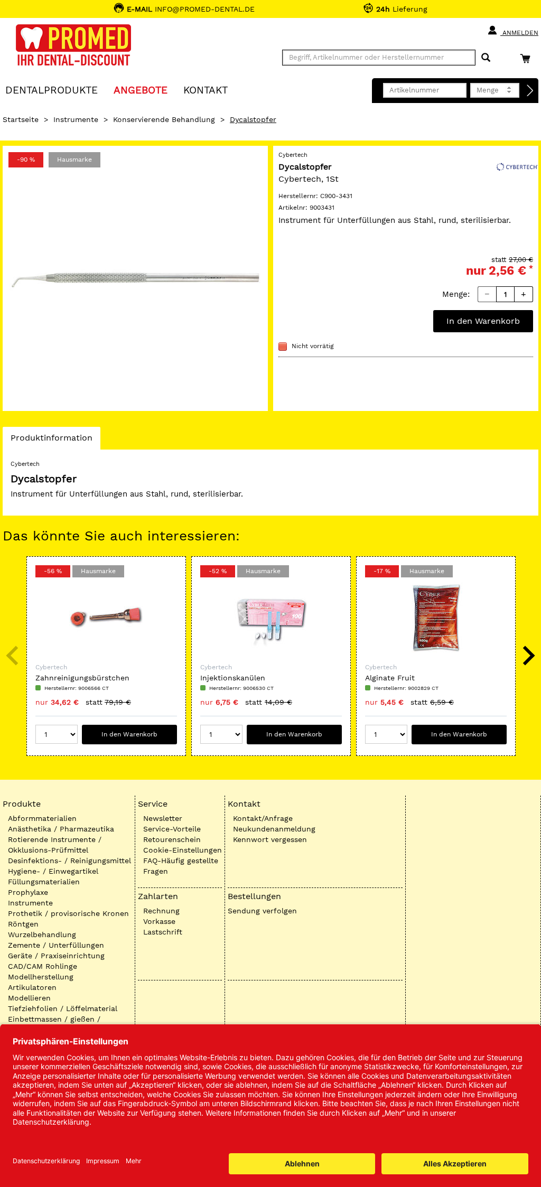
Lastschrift (162, 932)
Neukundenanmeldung (274, 829)
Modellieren (29, 998)
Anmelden (519, 32)
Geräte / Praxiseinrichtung (56, 955)
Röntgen (23, 924)
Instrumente (75, 119)
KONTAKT (205, 90)
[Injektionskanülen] (271, 618)
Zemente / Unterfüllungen (56, 945)
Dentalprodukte (51, 90)
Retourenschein (172, 839)
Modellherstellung (40, 977)
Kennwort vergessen (270, 839)
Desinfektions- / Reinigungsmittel (69, 860)
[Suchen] (485, 58)
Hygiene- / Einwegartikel (53, 871)
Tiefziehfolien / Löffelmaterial (62, 1008)
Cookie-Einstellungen (182, 850)
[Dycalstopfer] (135, 278)
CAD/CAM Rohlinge (42, 966)
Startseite (21, 119)
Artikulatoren (32, 987)
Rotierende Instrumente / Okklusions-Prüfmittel (54, 844)
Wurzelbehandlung (42, 934)
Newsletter (162, 818)
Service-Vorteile (172, 829)
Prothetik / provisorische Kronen (68, 913)
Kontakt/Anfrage (263, 818)
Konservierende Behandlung (164, 119)
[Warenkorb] (528, 58)
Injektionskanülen (232, 678)
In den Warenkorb (483, 321)
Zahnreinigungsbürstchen (82, 678)
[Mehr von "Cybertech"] (517, 166)
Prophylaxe (28, 892)
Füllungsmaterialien (44, 881)
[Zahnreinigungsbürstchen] (106, 618)
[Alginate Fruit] (436, 618)
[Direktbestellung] (530, 91)
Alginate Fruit (390, 678)
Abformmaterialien (42, 818)
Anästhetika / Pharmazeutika (61, 829)
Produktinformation (51, 441)
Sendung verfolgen (262, 910)
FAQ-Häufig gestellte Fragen (180, 865)
